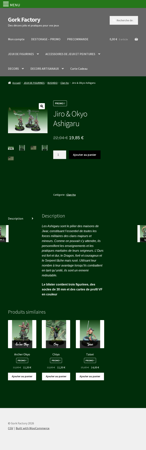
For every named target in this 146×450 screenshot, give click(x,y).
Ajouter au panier (84, 155)
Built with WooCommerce (32, 428)
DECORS (13, 68)
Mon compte (16, 39)
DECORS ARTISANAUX (44, 68)
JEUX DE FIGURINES (21, 54)
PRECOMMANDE (77, 39)
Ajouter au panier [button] (22, 376)
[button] (42, 106)
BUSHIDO (53, 83)
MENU (15, 4)
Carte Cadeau (78, 68)
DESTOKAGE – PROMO (45, 39)
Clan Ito (64, 83)
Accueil (16, 83)
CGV (10, 428)
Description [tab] (15, 218)
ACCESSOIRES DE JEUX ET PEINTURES (70, 54)
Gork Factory (24, 19)
